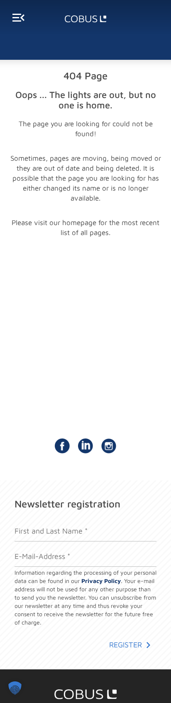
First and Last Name (43, 522)
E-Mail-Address (37, 547)
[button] (15, 688)
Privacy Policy (101, 580)
